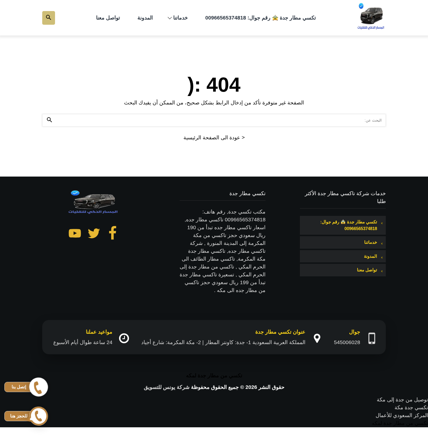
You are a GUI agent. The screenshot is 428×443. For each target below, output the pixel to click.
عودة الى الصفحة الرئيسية (214, 137)
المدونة (145, 18)
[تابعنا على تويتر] (93, 234)
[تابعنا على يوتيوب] (75, 234)
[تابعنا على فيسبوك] (112, 234)
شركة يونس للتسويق (167, 387)
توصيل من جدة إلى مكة (402, 400)
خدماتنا (180, 18)
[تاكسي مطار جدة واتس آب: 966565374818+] (371, 17)
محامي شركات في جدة (402, 439)
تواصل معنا (108, 18)
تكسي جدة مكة (411, 407)
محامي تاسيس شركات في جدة (394, 431)
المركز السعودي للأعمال (402, 415)
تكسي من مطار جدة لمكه (214, 375)
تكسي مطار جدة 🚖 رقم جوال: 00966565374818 (260, 18)
